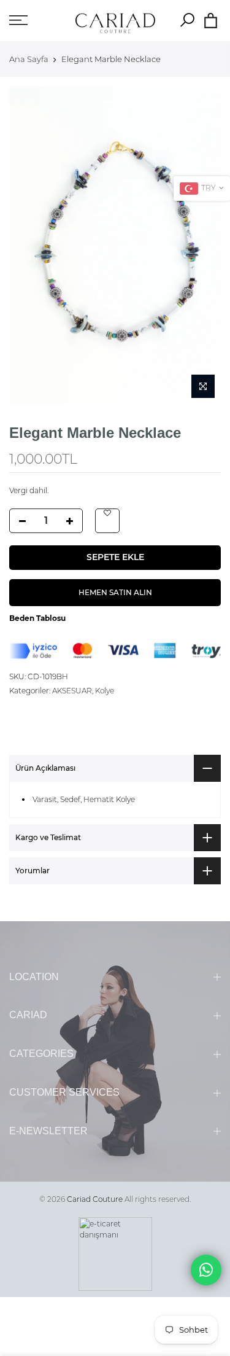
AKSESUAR (72, 690)
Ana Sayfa (28, 59)
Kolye (104, 690)
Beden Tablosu (37, 618)
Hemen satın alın (115, 592)
